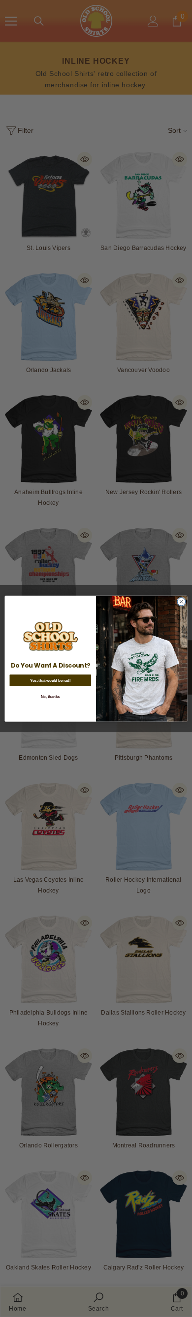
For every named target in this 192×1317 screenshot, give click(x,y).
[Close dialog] (181, 601)
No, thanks (50, 696)
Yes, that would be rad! (50, 680)
